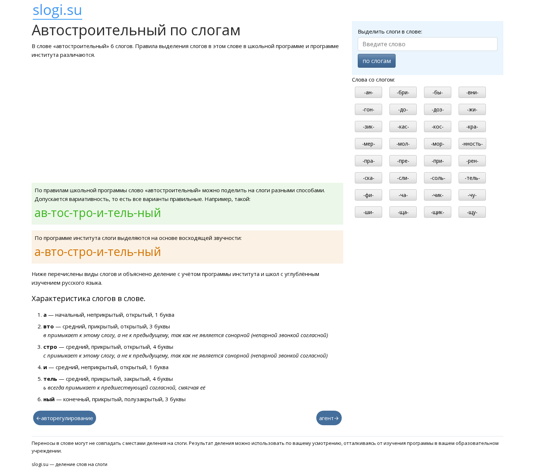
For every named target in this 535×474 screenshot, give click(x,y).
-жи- (472, 109)
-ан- (368, 92)
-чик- (438, 194)
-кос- (438, 126)
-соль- (437, 177)
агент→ (329, 418)
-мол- (403, 143)
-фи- (368, 194)
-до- (403, 109)
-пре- (403, 160)
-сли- (403, 177)
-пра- (368, 160)
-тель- (472, 177)
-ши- (368, 212)
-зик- (368, 126)
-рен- (472, 160)
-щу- (472, 212)
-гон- (368, 109)
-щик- (437, 212)
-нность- (472, 143)
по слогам (376, 61)
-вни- (472, 92)
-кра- (472, 126)
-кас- (403, 126)
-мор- (437, 143)
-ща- (403, 212)
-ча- (403, 194)
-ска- (368, 177)
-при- (438, 160)
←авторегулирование (64, 418)
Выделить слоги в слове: (390, 31)
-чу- (472, 194)
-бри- (403, 92)
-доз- (438, 109)
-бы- (437, 92)
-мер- (368, 143)
